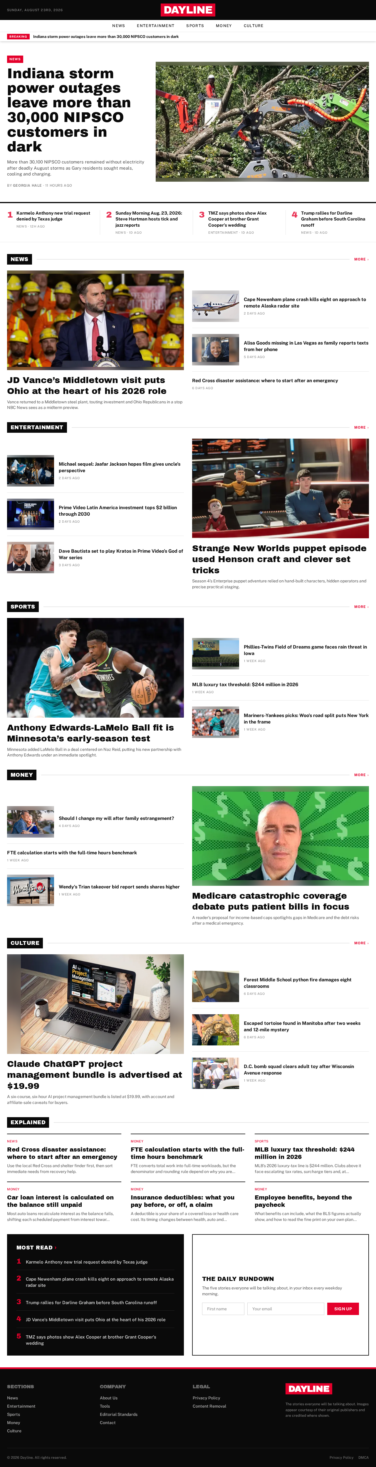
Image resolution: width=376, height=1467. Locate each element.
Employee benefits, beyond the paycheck (303, 1201)
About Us (109, 1398)
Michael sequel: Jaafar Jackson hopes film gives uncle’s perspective (119, 467)
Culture (254, 26)
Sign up (343, 1308)
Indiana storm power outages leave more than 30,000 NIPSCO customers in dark (106, 36)
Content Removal (209, 1406)
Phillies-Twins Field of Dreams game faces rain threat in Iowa (305, 650)
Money (224, 26)
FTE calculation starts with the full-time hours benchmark (72, 853)
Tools (105, 1406)
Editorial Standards (118, 1414)
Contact (108, 1422)
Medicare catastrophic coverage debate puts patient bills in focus (270, 901)
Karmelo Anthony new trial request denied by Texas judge (53, 216)
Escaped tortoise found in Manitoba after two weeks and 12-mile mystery (302, 1026)
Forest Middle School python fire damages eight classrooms (298, 983)
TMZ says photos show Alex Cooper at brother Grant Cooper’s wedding (237, 219)
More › (361, 259)
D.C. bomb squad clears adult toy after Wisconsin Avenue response (299, 1070)
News (118, 26)
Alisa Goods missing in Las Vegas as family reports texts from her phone (306, 346)
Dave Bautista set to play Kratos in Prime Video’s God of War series (121, 554)
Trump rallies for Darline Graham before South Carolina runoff (333, 219)
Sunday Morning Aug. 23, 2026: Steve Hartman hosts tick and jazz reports (148, 219)
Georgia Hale (27, 185)
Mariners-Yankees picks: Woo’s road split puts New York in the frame (306, 719)
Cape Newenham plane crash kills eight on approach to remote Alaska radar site (305, 303)
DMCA (363, 1458)
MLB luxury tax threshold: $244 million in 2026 (245, 684)
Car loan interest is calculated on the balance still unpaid (60, 1201)
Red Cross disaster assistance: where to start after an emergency (265, 380)
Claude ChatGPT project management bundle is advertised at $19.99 (94, 1075)
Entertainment (155, 26)
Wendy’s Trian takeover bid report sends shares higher (119, 887)
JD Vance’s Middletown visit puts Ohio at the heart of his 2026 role (87, 385)
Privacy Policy (206, 1398)
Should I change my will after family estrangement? (116, 818)
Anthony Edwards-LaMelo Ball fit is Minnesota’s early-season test (90, 733)
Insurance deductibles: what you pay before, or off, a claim (182, 1201)
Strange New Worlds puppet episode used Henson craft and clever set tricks (279, 559)
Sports (195, 26)
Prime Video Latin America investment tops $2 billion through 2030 (118, 511)
